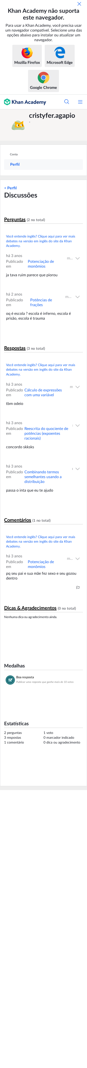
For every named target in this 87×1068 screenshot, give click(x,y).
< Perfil (10, 188)
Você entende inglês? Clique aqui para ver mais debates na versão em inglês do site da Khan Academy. (40, 241)
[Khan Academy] (23, 102)
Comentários (17, 520)
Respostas (15, 348)
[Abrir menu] (80, 102)
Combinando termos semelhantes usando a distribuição (43, 477)
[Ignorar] (79, 4)
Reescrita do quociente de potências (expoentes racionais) (46, 433)
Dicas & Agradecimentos (30, 608)
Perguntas (15, 219)
